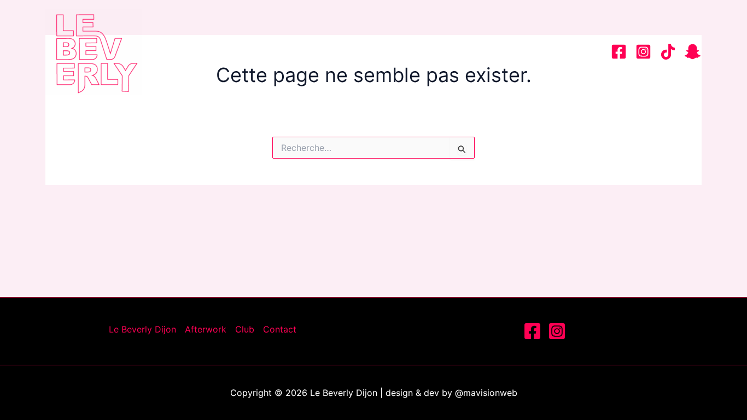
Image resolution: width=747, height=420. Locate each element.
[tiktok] (668, 52)
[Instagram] (643, 52)
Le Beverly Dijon (332, 51)
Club (501, 51)
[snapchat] (693, 52)
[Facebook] (619, 52)
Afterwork (433, 51)
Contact (562, 51)
